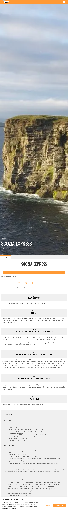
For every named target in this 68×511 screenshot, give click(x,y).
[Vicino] (66, 499)
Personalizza (46, 505)
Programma (5, 257)
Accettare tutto (59, 505)
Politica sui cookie (11, 508)
